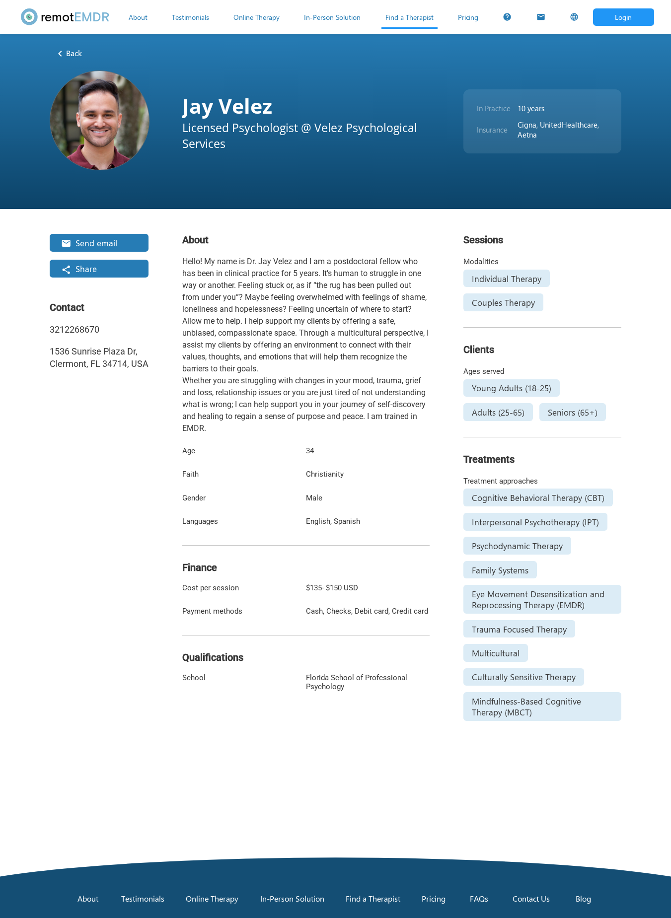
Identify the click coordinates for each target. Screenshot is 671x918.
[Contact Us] (540, 17)
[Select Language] (574, 17)
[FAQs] (507, 17)
